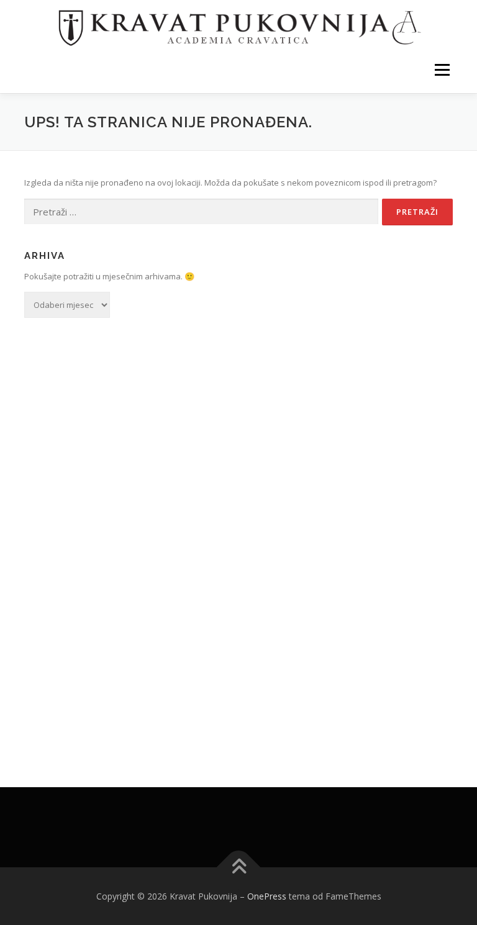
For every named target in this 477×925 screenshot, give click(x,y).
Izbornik (442, 69)
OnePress (266, 896)
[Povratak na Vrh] (239, 867)
